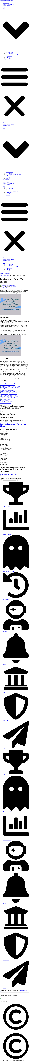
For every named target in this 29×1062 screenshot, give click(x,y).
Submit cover (6, 59)
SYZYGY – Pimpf (4, 400)
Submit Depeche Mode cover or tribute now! (10, 474)
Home (1, 275)
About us (8, 57)
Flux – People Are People (5, 403)
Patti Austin (13, 286)
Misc (4, 187)
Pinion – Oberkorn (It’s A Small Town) (8, 392)
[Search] (17, 479)
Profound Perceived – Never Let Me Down (9, 387)
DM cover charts (9, 52)
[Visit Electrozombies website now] (14, 992)
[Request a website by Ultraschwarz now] (14, 998)
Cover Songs (6, 3)
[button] (14, 91)
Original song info (4, 287)
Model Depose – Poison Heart (6, 390)
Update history (9, 56)
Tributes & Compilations (8, 4)
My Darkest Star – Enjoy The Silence (8, 397)
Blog (4, 6)
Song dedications (6, 5)
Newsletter (8, 58)
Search (1, 479)
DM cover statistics (10, 53)
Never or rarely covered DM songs (13, 54)
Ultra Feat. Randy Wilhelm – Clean (8, 395)
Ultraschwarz (3, 997)
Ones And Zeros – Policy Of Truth (7, 385)
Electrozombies (23, 990)
